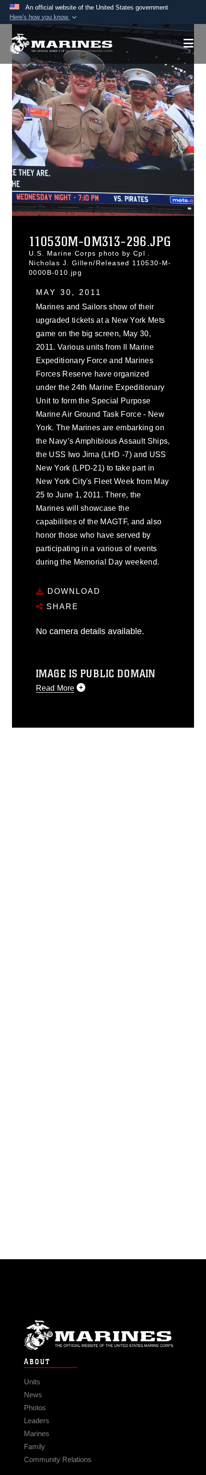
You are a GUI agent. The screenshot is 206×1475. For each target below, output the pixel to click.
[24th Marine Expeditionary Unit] (61, 44)
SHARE (61, 606)
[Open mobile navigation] (188, 43)
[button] (44, 17)
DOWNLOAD (73, 591)
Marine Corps (103, 1335)
